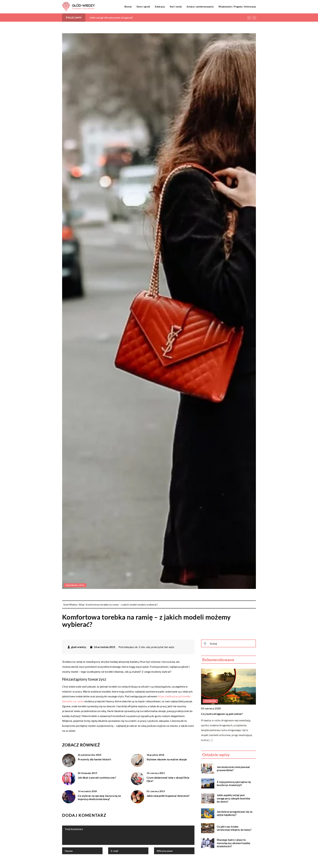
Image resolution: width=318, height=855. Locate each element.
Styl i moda (176, 6)
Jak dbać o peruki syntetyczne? (97, 777)
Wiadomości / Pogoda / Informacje (237, 6)
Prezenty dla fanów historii (94, 759)
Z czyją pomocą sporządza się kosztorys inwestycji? (234, 783)
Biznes (128, 6)
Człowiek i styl (75, 585)
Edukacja (160, 6)
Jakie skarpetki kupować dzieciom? (168, 795)
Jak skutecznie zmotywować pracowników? (233, 768)
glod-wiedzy (78, 647)
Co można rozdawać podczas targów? (111, 17)
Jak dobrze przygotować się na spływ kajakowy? (235, 813)
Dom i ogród (143, 6)
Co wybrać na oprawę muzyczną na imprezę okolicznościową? (99, 797)
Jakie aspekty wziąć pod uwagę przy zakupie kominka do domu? (233, 798)
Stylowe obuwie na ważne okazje (167, 759)
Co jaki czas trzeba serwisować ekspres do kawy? (234, 828)
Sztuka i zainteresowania (200, 6)
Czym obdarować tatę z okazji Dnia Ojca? (168, 779)
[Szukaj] (205, 643)
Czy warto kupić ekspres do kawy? (222, 713)
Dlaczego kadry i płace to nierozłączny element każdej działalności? (233, 843)
